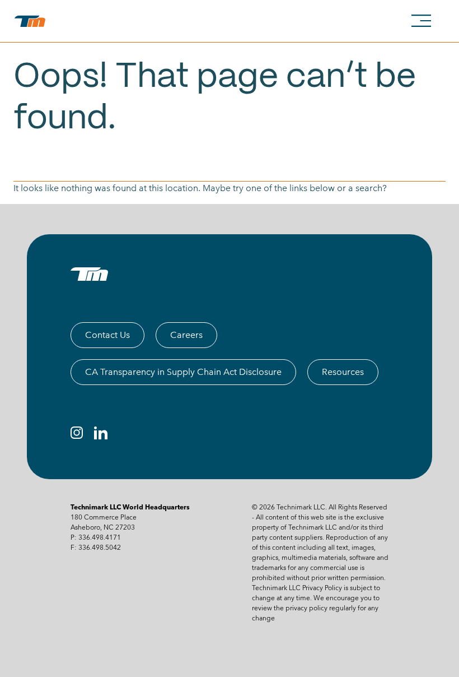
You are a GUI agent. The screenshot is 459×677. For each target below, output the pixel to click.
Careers (186, 335)
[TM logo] (89, 274)
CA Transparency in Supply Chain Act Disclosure (183, 372)
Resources (343, 372)
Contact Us (107, 335)
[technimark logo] (32, 21)
